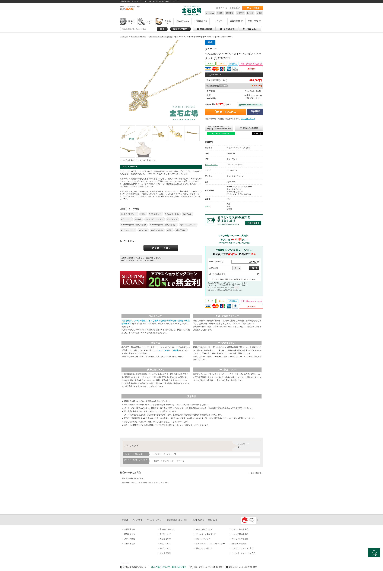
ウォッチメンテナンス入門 (242, 548)
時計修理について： (237, 567)
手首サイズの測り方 (204, 548)
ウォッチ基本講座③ (240, 539)
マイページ (222, 8)
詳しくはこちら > (248, 119)
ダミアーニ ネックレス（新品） (239, 148)
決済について (165, 534)
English (250, 13)
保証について (165, 548)
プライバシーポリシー (154, 520)
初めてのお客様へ (167, 529)
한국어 (220, 13)
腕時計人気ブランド (204, 529)
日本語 (259, 13)
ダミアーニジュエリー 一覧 (165, 454)
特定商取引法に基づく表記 (177, 520)
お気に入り (236, 8)
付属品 (207, 206)
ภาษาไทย (210, 13)
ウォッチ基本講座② (240, 534)
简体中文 (240, 13)
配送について (165, 539)
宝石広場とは (129, 544)
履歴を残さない (257, 473)
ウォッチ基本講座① (240, 529)
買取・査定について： (203, 567)
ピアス (156, 461)
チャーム (180, 461)
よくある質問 (165, 553)
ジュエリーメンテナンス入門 (243, 553)
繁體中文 (229, 13)
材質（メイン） (211, 165)
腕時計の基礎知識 (239, 544)
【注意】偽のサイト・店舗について (204, 520)
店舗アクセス (129, 534)
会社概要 (125, 520)
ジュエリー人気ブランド (206, 534)
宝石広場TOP (129, 529)
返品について (165, 544)
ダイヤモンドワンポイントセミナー (210, 544)
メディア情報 (129, 539)
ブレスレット (168, 461)
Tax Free (223, 86)
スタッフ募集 (137, 520)
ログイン (144, 260)
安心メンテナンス (203, 539)
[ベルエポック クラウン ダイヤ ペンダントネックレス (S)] (127, 133)
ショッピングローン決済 (167, 350)
